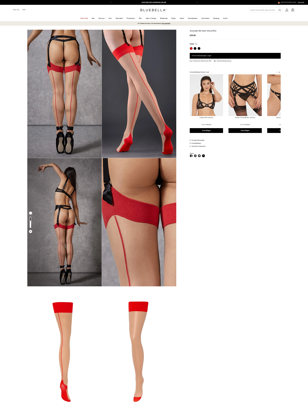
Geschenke (205, 18)
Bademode (164, 18)
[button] (197, 2)
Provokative (131, 18)
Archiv (225, 18)
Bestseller (119, 18)
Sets (110, 18)
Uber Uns (16, 10)
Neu (93, 18)
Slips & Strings (151, 18)
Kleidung (216, 18)
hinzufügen (206, 130)
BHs (140, 18)
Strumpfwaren (192, 18)
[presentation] (279, 73)
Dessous (102, 18)
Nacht (182, 18)
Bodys (173, 18)
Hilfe (24, 10)
